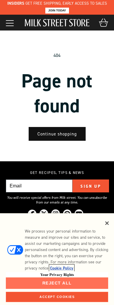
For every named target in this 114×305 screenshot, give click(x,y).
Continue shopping (57, 134)
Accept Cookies (57, 297)
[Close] (107, 223)
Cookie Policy (61, 268)
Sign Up (90, 186)
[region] (57, 259)
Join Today (57, 10)
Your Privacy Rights (57, 274)
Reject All (57, 283)
